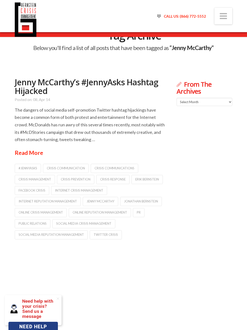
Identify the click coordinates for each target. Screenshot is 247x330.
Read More (29, 152)
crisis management (35, 179)
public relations (33, 223)
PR (139, 212)
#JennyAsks (28, 168)
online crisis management (41, 212)
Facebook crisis (32, 190)
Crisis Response (113, 179)
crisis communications (114, 168)
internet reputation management (48, 201)
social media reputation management (51, 235)
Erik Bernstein (147, 179)
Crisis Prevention (75, 179)
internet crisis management (79, 190)
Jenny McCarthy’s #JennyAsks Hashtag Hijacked (86, 86)
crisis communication (66, 168)
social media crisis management (83, 223)
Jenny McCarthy (100, 201)
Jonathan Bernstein (141, 201)
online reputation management (100, 212)
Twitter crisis (106, 235)
